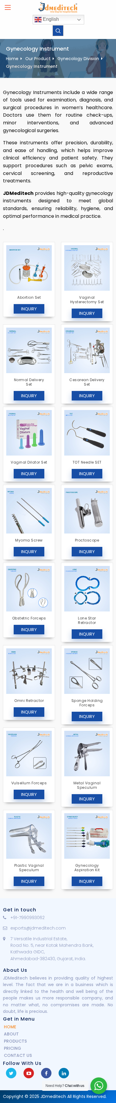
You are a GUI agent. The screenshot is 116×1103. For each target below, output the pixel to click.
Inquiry (29, 309)
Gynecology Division (78, 59)
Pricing (12, 1048)
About (11, 1034)
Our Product (38, 59)
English (50, 19)
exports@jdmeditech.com (38, 928)
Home (12, 59)
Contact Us (18, 1055)
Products (15, 1041)
